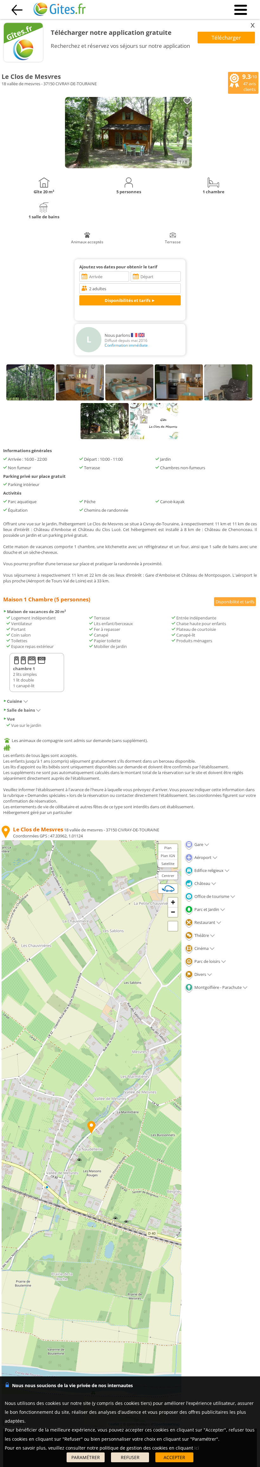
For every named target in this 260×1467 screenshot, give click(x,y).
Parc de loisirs (206, 961)
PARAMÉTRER (85, 1457)
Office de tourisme (211, 896)
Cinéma (201, 948)
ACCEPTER (174, 1457)
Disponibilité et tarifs (235, 602)
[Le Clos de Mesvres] (128, 167)
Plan (168, 847)
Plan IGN (168, 855)
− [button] (173, 912)
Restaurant (204, 922)
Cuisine (14, 701)
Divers (199, 974)
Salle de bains (21, 710)
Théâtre (201, 935)
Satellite (167, 863)
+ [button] (173, 902)
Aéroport (202, 857)
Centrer (168, 875)
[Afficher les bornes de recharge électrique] (168, 888)
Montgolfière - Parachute (217, 987)
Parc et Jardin (206, 909)
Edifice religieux (208, 870)
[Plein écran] (173, 926)
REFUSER (130, 1457)
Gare (198, 844)
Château (201, 883)
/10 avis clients (249, 82)
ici (196, 1448)
